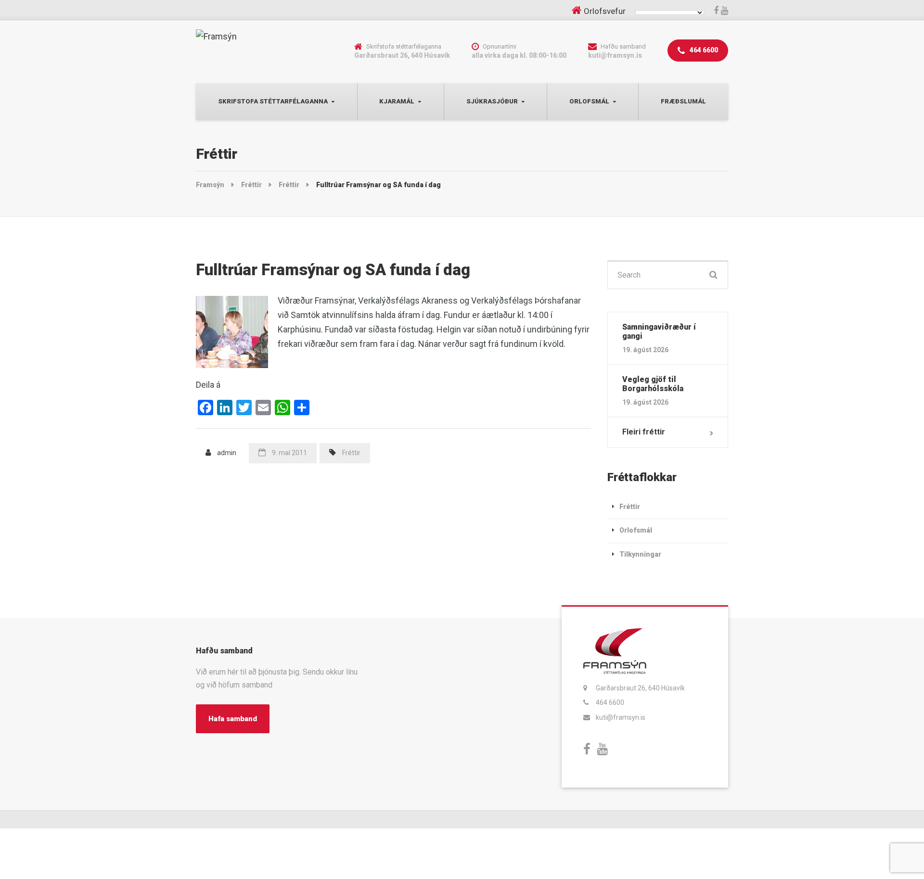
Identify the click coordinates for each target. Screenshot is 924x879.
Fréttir (351, 453)
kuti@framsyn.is (620, 717)
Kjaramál (396, 101)
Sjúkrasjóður (492, 101)
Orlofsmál (589, 101)
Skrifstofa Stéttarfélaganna (273, 101)
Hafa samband (232, 718)
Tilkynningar (640, 554)
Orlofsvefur (605, 11)
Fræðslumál (683, 101)
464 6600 (703, 50)
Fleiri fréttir (643, 431)
